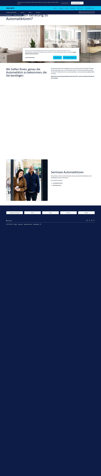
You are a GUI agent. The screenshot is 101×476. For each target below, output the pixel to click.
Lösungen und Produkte (11, 12)
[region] (50, 54)
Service (22, 12)
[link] (77, 3)
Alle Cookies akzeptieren (70, 57)
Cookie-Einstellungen (30, 57)
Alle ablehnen (57, 57)
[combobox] (87, 12)
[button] (65, 3)
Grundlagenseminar (58, 183)
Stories (30, 12)
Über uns (38, 12)
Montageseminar (57, 185)
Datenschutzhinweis (34, 53)
